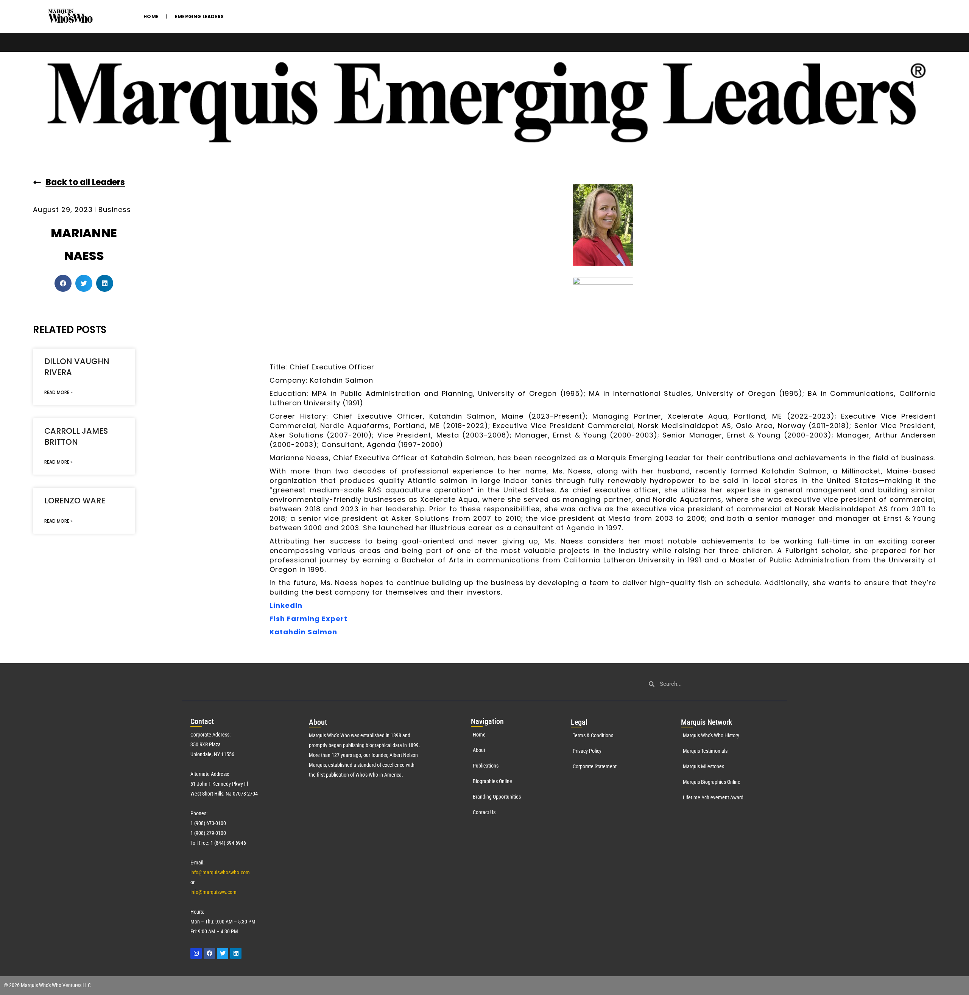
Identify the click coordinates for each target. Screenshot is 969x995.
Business (114, 209)
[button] (63, 283)
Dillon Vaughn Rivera (76, 367)
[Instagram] (196, 953)
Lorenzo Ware (74, 500)
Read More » (58, 392)
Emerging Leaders (199, 16)
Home (151, 16)
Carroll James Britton (76, 436)
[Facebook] (209, 953)
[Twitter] (222, 953)
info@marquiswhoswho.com (220, 872)
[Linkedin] (235, 953)
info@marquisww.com (213, 892)
